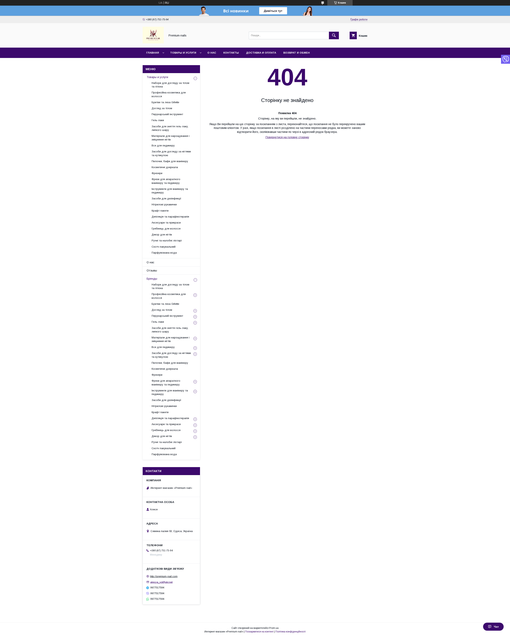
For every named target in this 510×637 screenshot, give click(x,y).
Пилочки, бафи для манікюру (170, 161)
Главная (152, 52)
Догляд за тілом (162, 108)
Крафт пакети (160, 210)
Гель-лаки (158, 120)
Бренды (152, 278)
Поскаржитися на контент (259, 631)
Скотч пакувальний (164, 246)
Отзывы (152, 270)
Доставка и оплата (261, 52)
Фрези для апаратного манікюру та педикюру (166, 181)
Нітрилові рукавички (164, 204)
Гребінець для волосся (166, 228)
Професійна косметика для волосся (169, 94)
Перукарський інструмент (167, 114)
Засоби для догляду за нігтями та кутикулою (171, 153)
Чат (496, 626)
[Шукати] (334, 35)
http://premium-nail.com (164, 576)
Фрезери (157, 173)
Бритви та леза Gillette (165, 102)
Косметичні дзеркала (165, 167)
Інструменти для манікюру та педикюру (170, 190)
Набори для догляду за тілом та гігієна (170, 84)
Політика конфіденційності (290, 631)
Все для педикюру (163, 145)
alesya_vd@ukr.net (161, 581)
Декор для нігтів (162, 234)
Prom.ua (274, 628)
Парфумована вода (164, 252)
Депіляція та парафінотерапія (170, 216)
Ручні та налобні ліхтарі (167, 240)
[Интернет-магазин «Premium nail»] (153, 42)
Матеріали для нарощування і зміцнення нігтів (170, 137)
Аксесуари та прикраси (166, 222)
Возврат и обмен (296, 52)
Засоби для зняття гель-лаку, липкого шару (170, 128)
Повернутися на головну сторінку (287, 137)
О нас (211, 52)
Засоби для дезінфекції (166, 198)
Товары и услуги (183, 52)
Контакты (231, 52)
